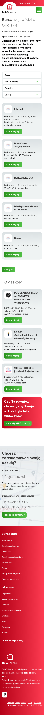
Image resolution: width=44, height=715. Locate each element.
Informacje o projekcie (11, 610)
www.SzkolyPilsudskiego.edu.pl (24, 349)
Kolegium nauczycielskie (12, 574)
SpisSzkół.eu (7, 36)
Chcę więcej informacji (17, 423)
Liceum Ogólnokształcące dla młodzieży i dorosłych (26, 335)
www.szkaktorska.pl (19, 314)
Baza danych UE (26, 3)
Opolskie (26, 36)
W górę (9, 269)
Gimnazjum (6, 551)
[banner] (9, 8)
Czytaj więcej (12, 131)
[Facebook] (4, 694)
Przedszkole (7, 540)
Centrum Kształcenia (10, 579)
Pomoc (5, 621)
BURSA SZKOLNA (23, 177)
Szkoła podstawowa (10, 546)
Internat (18, 109)
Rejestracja (6, 594)
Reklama (5, 605)
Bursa (18, 36)
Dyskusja (6, 616)
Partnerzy (6, 627)
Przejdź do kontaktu (13, 515)
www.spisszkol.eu (18, 383)
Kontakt (5, 632)
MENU (39, 10)
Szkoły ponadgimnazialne (12, 557)
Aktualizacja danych (10, 599)
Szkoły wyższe (8, 563)
